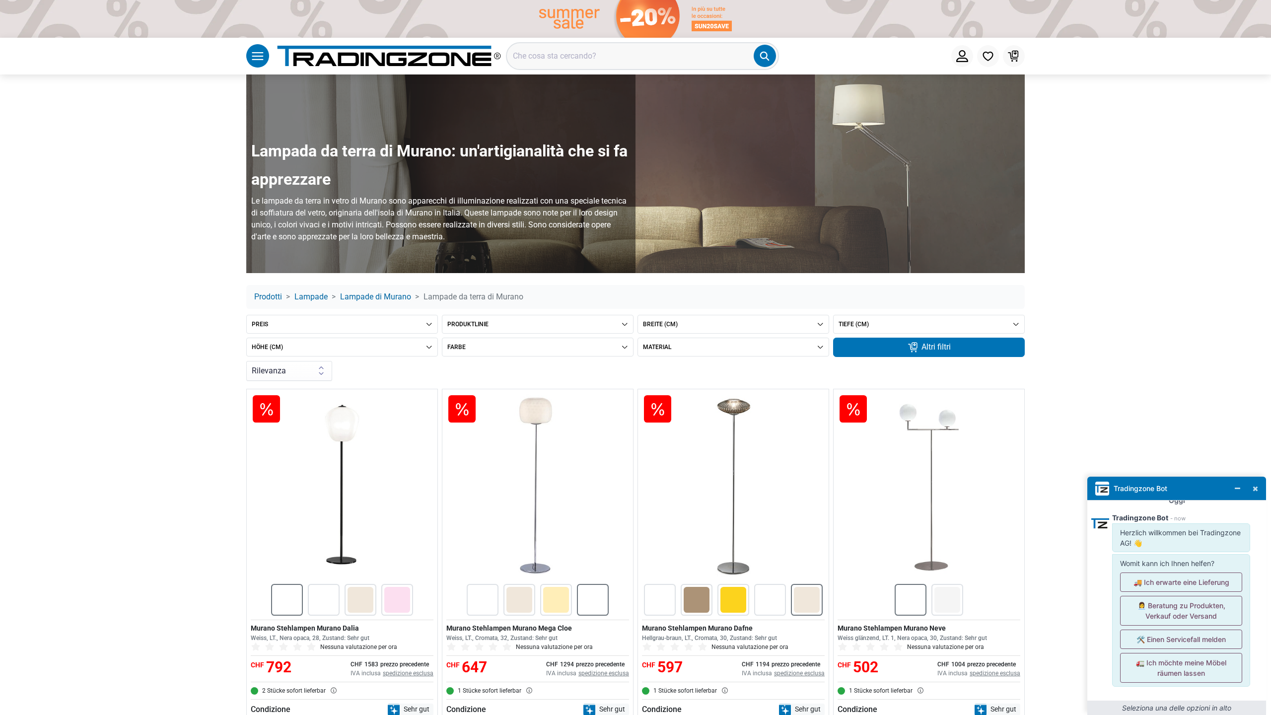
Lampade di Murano (375, 296)
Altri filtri (935, 347)
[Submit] (765, 56)
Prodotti (268, 296)
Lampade (311, 296)
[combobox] (642, 56)
